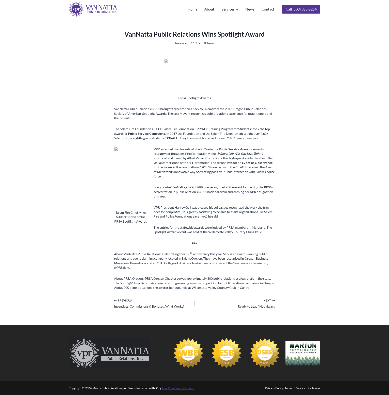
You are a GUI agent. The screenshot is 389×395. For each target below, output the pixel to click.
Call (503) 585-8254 (301, 9)
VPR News (208, 43)
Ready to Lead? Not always (256, 303)
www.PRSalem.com (253, 263)
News (249, 9)
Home (192, 9)
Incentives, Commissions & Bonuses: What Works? (149, 303)
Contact (268, 9)
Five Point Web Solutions (178, 388)
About (209, 9)
